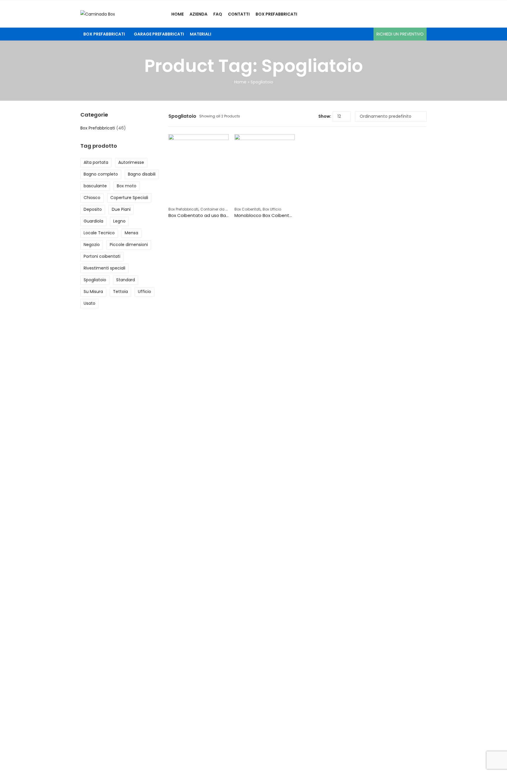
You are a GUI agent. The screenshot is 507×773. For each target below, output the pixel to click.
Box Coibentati (247, 209)
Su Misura (93, 291)
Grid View (302, 116)
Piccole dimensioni (129, 244)
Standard (125, 280)
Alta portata (96, 162)
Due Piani (121, 209)
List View (311, 116)
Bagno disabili (142, 174)
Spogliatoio (95, 280)
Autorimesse (131, 162)
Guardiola (93, 221)
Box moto (126, 186)
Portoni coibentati (102, 256)
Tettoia (120, 291)
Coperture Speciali (129, 198)
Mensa (131, 233)
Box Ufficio (272, 209)
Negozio (92, 244)
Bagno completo (101, 174)
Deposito (93, 209)
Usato (89, 303)
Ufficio (144, 291)
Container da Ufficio (218, 209)
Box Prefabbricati (183, 209)
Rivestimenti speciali (104, 268)
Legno (119, 221)
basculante (95, 186)
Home (240, 82)
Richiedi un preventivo (400, 34)
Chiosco (92, 198)
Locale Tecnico (99, 233)
